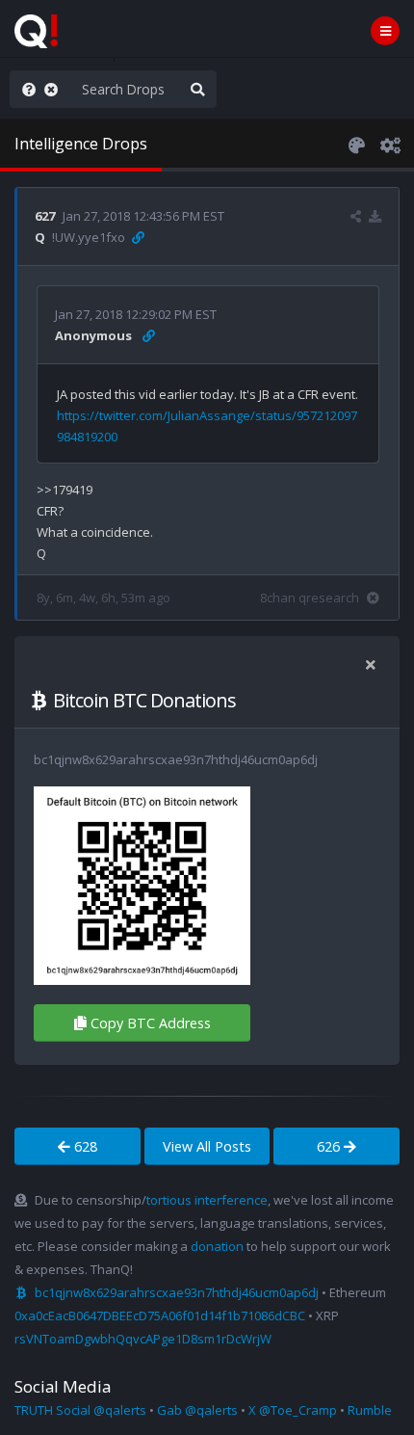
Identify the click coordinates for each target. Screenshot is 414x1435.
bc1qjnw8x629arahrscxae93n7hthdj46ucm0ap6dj (177, 1292)
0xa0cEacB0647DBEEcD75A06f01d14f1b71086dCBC (159, 1315)
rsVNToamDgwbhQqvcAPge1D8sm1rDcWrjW (143, 1338)
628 (83, 1146)
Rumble (370, 1410)
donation (217, 1246)
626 (330, 1146)
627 (45, 216)
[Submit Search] (197, 89)
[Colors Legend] (356, 144)
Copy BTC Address (151, 1023)
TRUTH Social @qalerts (80, 1410)
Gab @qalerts (197, 1410)
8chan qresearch (309, 597)
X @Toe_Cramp (292, 1410)
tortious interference (207, 1200)
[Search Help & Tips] (25, 89)
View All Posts (207, 1146)
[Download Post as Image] (375, 216)
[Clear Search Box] (54, 89)
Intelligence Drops (80, 143)
